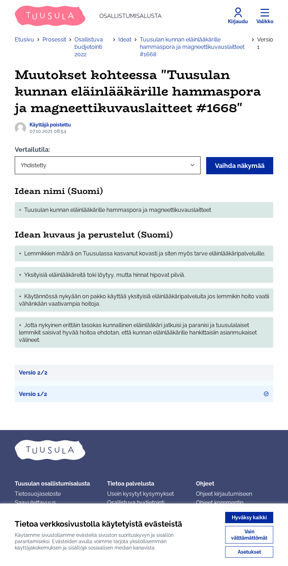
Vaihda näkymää (239, 165)
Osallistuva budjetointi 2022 (88, 47)
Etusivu (24, 39)
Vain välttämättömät (249, 535)
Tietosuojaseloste (38, 493)
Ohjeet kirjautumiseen (224, 493)
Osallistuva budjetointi (135, 502)
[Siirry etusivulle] (144, 450)
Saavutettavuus (35, 502)
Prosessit (54, 39)
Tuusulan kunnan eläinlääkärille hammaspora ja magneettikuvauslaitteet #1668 (192, 47)
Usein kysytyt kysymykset (140, 493)
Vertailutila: (32, 149)
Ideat (124, 39)
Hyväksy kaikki (249, 517)
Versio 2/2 (33, 372)
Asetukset (249, 552)
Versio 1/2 (33, 394)
